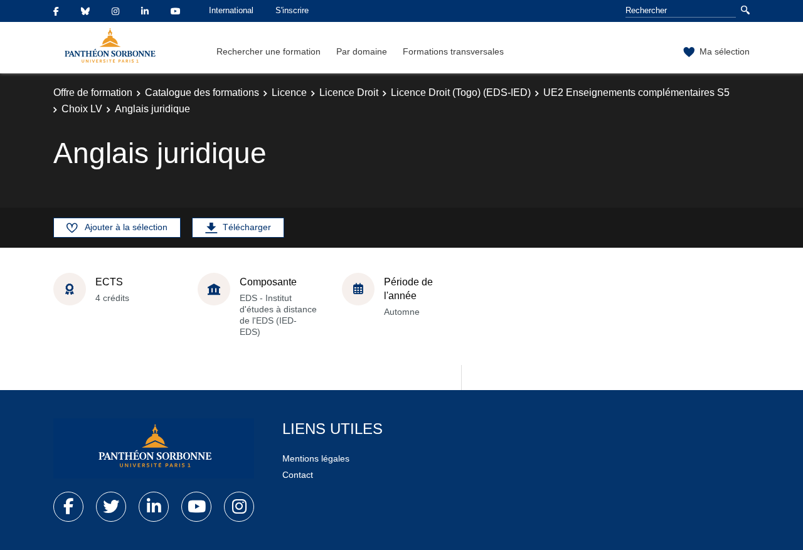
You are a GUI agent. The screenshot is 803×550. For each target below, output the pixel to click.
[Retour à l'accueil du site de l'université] (153, 448)
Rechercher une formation (268, 51)
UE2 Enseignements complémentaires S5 (636, 92)
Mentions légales (315, 458)
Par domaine (361, 51)
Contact (297, 475)
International (231, 10)
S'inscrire (292, 10)
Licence (289, 92)
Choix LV (81, 108)
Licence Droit (348, 92)
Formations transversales (453, 51)
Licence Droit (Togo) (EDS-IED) (461, 92)
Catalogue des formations (202, 92)
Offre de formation (92, 92)
